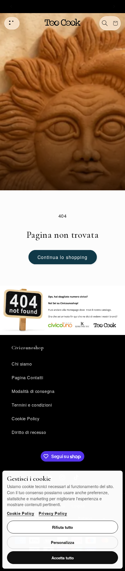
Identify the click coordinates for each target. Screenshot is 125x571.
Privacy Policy (53, 513)
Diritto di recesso (29, 432)
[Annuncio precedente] (11, 6)
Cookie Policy (20, 513)
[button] (105, 23)
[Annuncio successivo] (114, 6)
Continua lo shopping (63, 257)
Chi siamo (22, 364)
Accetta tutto (62, 558)
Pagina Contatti (27, 377)
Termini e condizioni (32, 405)
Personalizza (62, 542)
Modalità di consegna (33, 391)
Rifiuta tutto (62, 527)
